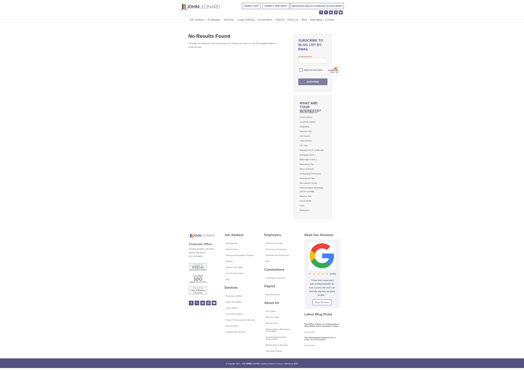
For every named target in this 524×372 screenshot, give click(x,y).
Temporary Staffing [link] (234, 296)
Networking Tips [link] (307, 164)
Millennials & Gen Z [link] (308, 159)
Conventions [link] (264, 20)
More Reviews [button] (322, 302)
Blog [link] (304, 20)
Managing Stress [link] (307, 155)
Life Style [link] (304, 145)
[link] (200, 10)
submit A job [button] (251, 6)
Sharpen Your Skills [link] (234, 267)
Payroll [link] (280, 20)
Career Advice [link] (306, 117)
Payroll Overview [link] (273, 295)
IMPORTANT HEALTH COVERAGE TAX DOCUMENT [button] (317, 6)
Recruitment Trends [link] (308, 183)
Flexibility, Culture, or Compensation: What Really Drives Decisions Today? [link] (321, 325)
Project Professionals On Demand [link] (240, 320)
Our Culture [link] (271, 311)
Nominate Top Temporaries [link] (277, 255)
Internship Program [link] (274, 351)
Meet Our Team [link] (272, 317)
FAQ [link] (228, 279)
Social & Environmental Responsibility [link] (276, 338)
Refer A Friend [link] (232, 249)
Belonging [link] (316, 20)
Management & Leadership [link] (312, 150)
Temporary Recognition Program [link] (240, 255)
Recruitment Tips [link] (307, 178)
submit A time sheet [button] (276, 6)
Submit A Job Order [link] (274, 243)
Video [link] (302, 205)
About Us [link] (292, 20)
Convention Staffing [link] (234, 314)
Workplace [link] (304, 210)
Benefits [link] (229, 261)
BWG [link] (296, 364)
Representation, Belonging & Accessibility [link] (278, 330)
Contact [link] (330, 20)
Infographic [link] (304, 126)
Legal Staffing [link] (245, 20)
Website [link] (288, 364)
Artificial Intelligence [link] (308, 112)
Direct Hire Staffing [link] (234, 302)
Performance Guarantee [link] (276, 249)
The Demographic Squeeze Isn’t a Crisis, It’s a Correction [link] (320, 338)
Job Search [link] (305, 136)
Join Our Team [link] (272, 323)
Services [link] (229, 20)
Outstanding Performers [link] (310, 173)
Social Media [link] (305, 201)
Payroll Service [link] (232, 326)
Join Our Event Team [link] (235, 273)
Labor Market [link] (306, 141)
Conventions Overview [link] (275, 278)
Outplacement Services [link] (236, 332)
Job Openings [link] (232, 243)
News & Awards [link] (307, 169)
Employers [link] (214, 20)
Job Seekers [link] (196, 20)
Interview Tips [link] (306, 131)
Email (305, 56)
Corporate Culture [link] (307, 122)
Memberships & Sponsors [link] (277, 345)
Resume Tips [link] (306, 196)
